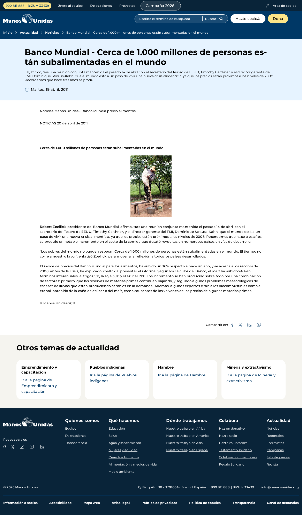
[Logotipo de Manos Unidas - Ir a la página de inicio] (28, 22)
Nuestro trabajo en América (187, 436)
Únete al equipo (70, 6)
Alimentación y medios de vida (133, 464)
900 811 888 (15, 6)
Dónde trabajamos (186, 420)
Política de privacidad (159, 503)
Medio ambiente (122, 472)
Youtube (31, 446)
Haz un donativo (232, 428)
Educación (117, 428)
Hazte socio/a (248, 18)
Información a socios (20, 503)
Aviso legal (121, 503)
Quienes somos (82, 420)
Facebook (4, 447)
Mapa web (91, 503)
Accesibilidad (60, 503)
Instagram (21, 446)
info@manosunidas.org (280, 487)
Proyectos (127, 6)
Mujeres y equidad (123, 450)
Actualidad (29, 32)
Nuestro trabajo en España (187, 450)
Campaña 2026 (160, 5)
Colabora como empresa (238, 457)
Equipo (70, 428)
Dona (278, 18)
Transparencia (76, 443)
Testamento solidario (235, 450)
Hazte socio (228, 436)
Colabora (228, 420)
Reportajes (275, 436)
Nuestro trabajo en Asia (184, 443)
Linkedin (41, 446)
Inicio (8, 32)
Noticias (52, 32)
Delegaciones (101, 6)
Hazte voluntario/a (233, 443)
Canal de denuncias (283, 503)
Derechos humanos (124, 457)
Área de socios (284, 6)
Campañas (275, 450)
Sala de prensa (278, 457)
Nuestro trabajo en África (185, 428)
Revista (272, 464)
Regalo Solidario (231, 464)
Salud (113, 436)
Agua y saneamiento (125, 443)
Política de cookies (205, 503)
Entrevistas (275, 443)
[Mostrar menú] (294, 19)
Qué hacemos (124, 420)
